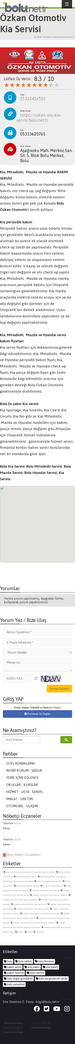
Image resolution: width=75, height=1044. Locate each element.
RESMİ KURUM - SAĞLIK (23, 770)
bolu (29, 932)
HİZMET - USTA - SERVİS (23, 792)
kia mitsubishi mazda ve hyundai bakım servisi (30, 872)
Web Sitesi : (26, 111)
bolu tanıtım (36, 972)
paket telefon (15, 972)
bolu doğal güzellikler (20, 978)
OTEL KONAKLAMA (20, 763)
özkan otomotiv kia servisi (45, 890)
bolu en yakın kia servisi (49, 881)
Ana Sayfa (38, 37)
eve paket (33, 967)
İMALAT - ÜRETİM (19, 799)
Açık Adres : (26, 146)
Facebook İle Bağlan (38, 713)
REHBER (47, 37)
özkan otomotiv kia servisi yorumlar (41, 913)
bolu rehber (25, 961)
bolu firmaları (46, 961)
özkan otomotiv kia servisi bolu (32, 909)
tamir (20, 932)
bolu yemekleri (16, 984)
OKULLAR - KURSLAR (21, 785)
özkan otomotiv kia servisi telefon (49, 895)
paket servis (14, 967)
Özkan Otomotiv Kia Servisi (63, 37)
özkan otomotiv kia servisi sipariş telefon (34, 922)
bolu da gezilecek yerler (53, 978)
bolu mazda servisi (52, 886)
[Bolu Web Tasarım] (41, 1023)
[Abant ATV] (13, 1027)
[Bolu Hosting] (13, 1023)
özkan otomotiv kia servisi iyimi (29, 904)
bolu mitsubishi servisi (27, 886)
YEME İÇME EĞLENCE (22, 778)
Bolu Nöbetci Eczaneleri (23, 854)
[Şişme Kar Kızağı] (41, 1027)
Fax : (22, 130)
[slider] (32, 85)
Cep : (22, 94)
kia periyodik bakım (26, 876)
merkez (40, 932)
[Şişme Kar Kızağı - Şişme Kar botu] (13, 1032)
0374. (17, 823)
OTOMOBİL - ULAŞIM (21, 806)
